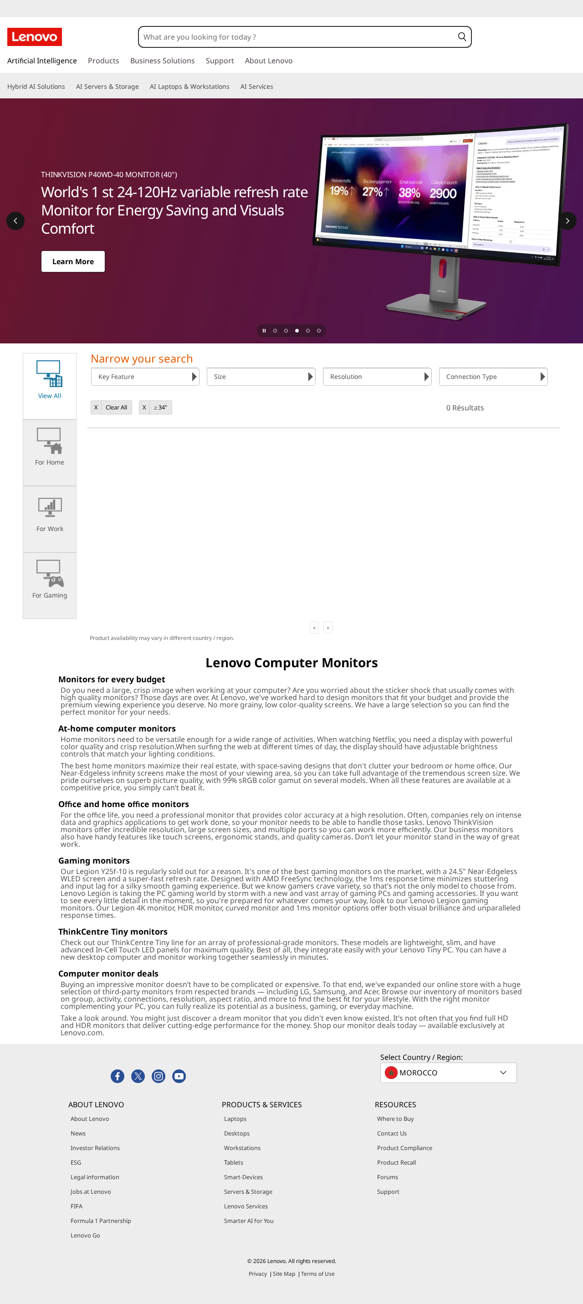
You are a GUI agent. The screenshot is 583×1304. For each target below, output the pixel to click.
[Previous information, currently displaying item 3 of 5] (15, 221)
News (78, 1133)
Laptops (235, 1119)
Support (388, 1191)
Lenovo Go (85, 1235)
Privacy (258, 1274)
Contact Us (392, 1133)
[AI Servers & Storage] (142, 86)
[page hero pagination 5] (318, 330)
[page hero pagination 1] (275, 330)
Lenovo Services (246, 1206)
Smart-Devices (243, 1177)
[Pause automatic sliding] (264, 330)
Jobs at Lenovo (91, 1191)
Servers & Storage (248, 1191)
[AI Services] (277, 86)
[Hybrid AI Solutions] (69, 86)
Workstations (242, 1148)
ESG (76, 1162)
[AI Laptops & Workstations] (233, 86)
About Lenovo (90, 1119)
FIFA (76, 1206)
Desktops (237, 1133)
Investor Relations (95, 1148)
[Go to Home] (34, 37)
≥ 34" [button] (160, 407)
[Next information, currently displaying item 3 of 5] (567, 221)
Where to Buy (395, 1119)
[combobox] (296, 37)
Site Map (284, 1274)
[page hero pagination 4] (307, 330)
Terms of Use (318, 1274)
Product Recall (396, 1162)
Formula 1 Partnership (101, 1221)
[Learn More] (291, 220)
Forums (387, 1177)
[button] (462, 37)
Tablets (233, 1162)
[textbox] (449, 1073)
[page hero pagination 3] (297, 330)
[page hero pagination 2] (286, 330)
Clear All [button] (116, 407)
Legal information (95, 1177)
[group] (145, 377)
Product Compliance (404, 1148)
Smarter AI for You (249, 1221)
